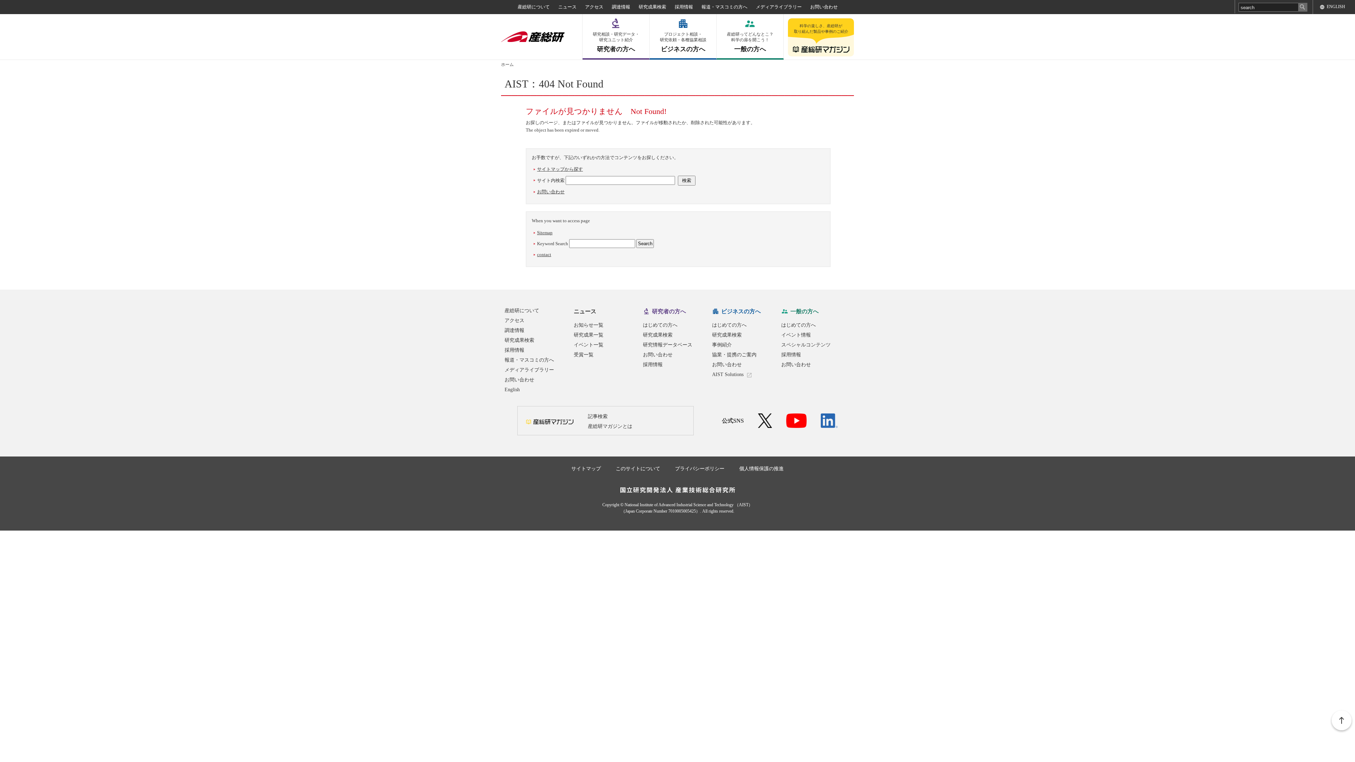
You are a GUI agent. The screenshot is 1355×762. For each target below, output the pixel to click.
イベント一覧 (588, 344)
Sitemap (545, 232)
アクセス (594, 7)
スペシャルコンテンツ (806, 344)
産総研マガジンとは (610, 426)
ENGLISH (1336, 6)
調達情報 (621, 7)
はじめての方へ (660, 325)
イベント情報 (796, 335)
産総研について (534, 7)
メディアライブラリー (779, 7)
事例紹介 (722, 344)
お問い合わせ (824, 7)
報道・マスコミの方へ (724, 7)
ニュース (567, 7)
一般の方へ (750, 42)
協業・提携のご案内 (734, 354)
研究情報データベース (667, 344)
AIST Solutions (727, 374)
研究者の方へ (616, 42)
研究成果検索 (652, 7)
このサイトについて (638, 468)
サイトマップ (586, 468)
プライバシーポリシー (699, 468)
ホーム (507, 64)
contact (544, 254)
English (512, 389)
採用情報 (684, 7)
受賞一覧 (584, 354)
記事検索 (598, 416)
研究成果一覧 (588, 335)
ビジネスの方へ (683, 42)
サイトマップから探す (560, 169)
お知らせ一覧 (588, 325)
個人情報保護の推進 (761, 468)
